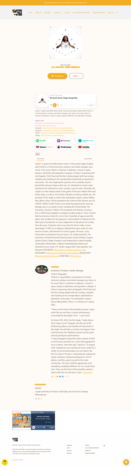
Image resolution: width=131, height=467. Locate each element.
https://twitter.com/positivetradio (53, 135)
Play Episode (58, 76)
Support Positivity (99, 12)
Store (68, 448)
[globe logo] (52, 376)
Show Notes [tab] (40, 159)
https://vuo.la (75, 256)
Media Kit (38, 12)
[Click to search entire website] (117, 12)
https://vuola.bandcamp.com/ (47, 256)
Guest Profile (88, 159)
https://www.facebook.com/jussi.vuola (70, 250)
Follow (75, 76)
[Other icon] (104, 445)
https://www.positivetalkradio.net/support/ (49, 123)
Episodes (47, 12)
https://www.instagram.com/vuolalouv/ (63, 253)
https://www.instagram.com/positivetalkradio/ (59, 130)
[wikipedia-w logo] (41, 399)
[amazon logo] (68, 376)
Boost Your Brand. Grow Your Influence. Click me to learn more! (65, 3)
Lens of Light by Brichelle (81, 12)
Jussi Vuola (55, 267)
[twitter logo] (39, 399)
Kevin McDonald (40, 384)
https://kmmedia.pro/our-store (45, 126)
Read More (87, 372)
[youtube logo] (57, 376)
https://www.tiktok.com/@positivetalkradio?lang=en (58, 133)
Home (30, 12)
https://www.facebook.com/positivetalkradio (58, 128)
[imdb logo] (65, 376)
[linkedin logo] (63, 376)
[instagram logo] (55, 376)
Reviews (57, 12)
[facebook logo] (60, 376)
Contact (67, 12)
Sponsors (111, 12)
